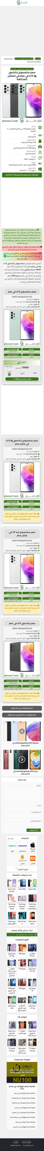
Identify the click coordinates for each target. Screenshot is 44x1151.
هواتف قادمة (26, 1142)
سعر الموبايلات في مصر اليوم (22, 708)
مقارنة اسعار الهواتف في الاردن (24, 1108)
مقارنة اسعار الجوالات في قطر (25, 1122)
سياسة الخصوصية (15, 1145)
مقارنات (16, 1142)
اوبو (12, 851)
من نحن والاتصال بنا (28, 1145)
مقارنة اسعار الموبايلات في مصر (24, 59)
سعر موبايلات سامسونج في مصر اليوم (22, 714)
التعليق (39, 785)
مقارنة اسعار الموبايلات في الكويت (23, 1112)
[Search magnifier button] (35, 934)
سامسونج (22, 851)
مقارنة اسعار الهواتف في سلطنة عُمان (22, 1117)
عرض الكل (11, 838)
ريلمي (22, 863)
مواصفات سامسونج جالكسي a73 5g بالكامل (22, 174)
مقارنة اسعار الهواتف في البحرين (24, 1127)
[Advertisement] (22, 31)
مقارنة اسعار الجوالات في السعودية (23, 1098)
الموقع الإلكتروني (35, 821)
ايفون (33, 851)
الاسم (39, 805)
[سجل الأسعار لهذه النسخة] (9, 374)
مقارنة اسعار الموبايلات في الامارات (23, 1103)
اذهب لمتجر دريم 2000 (23, 378)
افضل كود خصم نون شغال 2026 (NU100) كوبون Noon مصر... (22, 1072)
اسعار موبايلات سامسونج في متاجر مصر (22, 69)
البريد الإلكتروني (36, 812)
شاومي (32, 863)
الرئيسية (37, 59)
